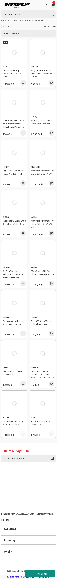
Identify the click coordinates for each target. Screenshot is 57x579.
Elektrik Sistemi (39, 21)
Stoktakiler (9, 26)
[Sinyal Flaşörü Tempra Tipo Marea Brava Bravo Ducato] (43, 52)
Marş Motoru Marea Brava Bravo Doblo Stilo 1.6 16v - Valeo (42, 224)
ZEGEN (5, 367)
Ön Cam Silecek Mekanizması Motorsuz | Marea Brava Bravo (14, 274)
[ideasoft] (13, 577)
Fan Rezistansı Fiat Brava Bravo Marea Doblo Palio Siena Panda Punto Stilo (14, 123)
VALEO (34, 217)
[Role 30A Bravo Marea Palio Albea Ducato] (43, 303)
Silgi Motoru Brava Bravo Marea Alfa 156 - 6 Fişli (13, 172)
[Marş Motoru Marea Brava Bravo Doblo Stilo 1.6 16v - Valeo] (43, 203)
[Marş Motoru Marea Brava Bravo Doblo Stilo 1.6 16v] (43, 152)
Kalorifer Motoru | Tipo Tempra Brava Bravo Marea (13, 73)
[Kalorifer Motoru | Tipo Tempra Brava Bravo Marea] (14, 52)
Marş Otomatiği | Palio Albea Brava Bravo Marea (42, 273)
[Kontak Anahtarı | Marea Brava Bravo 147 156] (14, 403)
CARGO (6, 217)
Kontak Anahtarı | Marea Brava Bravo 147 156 (14, 423)
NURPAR (34, 367)
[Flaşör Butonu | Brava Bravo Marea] (14, 353)
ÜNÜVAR (34, 66)
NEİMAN (6, 317)
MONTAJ (6, 267)
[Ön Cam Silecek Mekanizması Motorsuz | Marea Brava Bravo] (14, 253)
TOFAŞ (34, 116)
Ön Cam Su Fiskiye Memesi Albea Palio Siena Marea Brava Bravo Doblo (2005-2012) (42, 375)
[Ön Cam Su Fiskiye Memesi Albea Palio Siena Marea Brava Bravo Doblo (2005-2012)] (43, 353)
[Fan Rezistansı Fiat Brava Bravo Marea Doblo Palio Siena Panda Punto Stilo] (14, 102)
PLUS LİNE (35, 167)
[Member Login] (47, 5)
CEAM (5, 116)
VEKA (5, 66)
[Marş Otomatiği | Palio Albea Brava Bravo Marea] (43, 253)
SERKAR (6, 167)
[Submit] (53, 458)
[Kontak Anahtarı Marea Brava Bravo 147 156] (14, 303)
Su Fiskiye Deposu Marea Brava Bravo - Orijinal (42, 122)
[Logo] (17, 5)
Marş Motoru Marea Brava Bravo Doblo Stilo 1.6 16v (42, 172)
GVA (33, 417)
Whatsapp (42, 573)
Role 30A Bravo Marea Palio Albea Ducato (41, 323)
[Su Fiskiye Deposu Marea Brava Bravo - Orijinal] (43, 102)
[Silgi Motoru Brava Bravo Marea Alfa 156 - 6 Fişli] (14, 152)
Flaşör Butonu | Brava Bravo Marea (12, 373)
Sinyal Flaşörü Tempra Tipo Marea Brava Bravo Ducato (41, 73)
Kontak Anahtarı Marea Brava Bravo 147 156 (13, 323)
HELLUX (6, 417)
